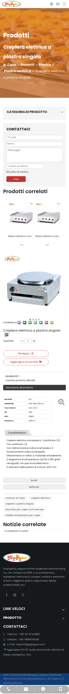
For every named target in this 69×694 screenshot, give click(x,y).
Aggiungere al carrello (24, 362)
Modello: (10, 376)
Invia (16, 179)
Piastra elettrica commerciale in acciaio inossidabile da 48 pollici (48, 236)
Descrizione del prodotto (19, 387)
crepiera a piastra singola (19, 503)
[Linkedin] (14, 595)
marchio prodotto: (16, 380)
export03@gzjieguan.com (30, 644)
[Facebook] (6, 595)
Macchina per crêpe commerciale (24, 509)
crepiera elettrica (40, 498)
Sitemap (17, 682)
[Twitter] (23, 595)
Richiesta (24, 353)
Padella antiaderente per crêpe (22, 515)
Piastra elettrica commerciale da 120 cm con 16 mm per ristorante (21, 236)
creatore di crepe (15, 498)
